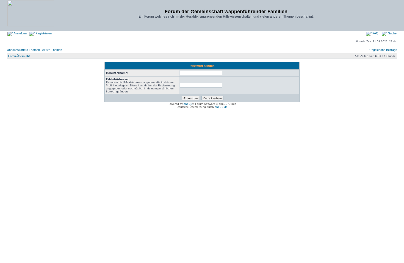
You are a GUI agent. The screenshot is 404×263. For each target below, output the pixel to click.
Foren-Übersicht (19, 55)
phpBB (188, 103)
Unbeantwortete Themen (23, 49)
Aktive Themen (52, 49)
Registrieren (43, 33)
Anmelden (20, 33)
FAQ (375, 33)
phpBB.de (221, 106)
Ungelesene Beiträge (383, 49)
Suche (392, 33)
